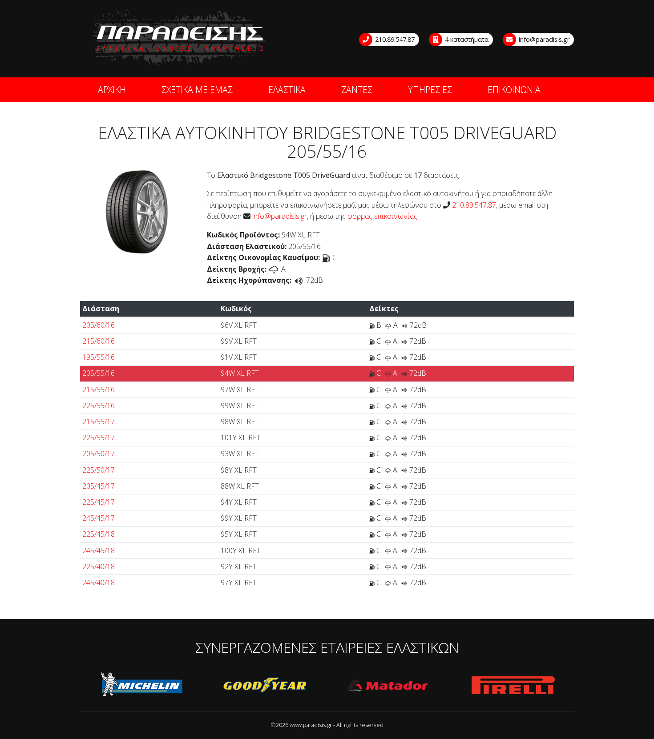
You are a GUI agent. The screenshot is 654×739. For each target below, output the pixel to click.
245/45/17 (98, 518)
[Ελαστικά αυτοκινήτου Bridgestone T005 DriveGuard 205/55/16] (137, 211)
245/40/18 (98, 582)
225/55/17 (98, 437)
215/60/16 (98, 341)
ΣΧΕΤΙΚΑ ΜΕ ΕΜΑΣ (197, 90)
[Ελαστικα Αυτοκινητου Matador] (389, 685)
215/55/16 (98, 389)
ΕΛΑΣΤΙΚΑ (287, 90)
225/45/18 (98, 534)
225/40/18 (98, 566)
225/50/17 (98, 470)
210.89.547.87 (394, 39)
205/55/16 (98, 373)
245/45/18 (98, 550)
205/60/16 (98, 325)
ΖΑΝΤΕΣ (356, 90)
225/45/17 (98, 502)
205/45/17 (98, 486)
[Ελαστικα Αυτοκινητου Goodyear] (265, 685)
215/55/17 (98, 421)
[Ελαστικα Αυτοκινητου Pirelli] (513, 685)
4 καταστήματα (465, 39)
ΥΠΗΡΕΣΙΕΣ (430, 90)
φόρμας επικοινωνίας (382, 216)
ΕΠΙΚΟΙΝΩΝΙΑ (514, 90)
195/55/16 (98, 357)
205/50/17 (98, 453)
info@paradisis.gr (543, 39)
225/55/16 (98, 405)
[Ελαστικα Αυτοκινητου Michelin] (142, 685)
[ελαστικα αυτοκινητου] (179, 38)
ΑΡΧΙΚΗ (112, 90)
